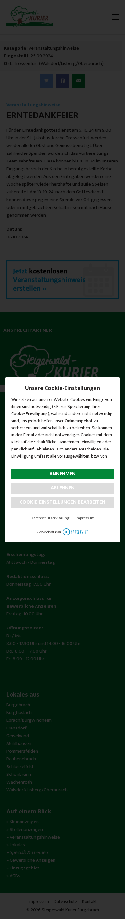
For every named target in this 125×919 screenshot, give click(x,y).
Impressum (85, 518)
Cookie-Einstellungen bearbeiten (62, 502)
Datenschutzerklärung (50, 518)
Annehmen (62, 473)
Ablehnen (63, 488)
